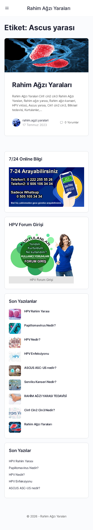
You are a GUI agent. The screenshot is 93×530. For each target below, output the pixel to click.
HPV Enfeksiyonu (36, 353)
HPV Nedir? (32, 339)
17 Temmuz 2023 (34, 125)
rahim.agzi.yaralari (35, 120)
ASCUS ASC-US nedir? (40, 367)
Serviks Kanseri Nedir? (40, 382)
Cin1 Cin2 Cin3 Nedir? (39, 410)
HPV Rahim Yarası (37, 311)
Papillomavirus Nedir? (40, 325)
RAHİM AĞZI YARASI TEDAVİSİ (45, 396)
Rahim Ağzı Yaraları (48, 8)
